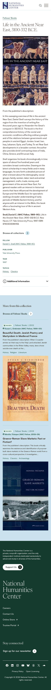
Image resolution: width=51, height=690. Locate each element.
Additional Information (18, 281)
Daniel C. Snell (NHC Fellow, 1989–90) (19, 244)
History (6, 272)
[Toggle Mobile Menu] (46, 5)
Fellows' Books (10, 18)
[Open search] (40, 5)
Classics (14, 272)
